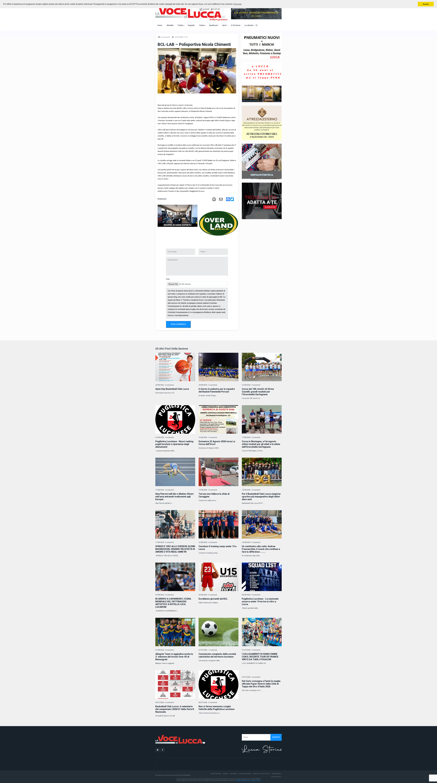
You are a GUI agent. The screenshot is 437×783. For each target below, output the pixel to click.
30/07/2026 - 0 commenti (164, 702)
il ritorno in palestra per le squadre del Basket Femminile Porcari (217, 390)
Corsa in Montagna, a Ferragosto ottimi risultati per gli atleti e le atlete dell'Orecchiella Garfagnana (261, 444)
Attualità (170, 25)
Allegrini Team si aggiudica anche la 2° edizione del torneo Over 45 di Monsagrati (174, 656)
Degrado (191, 25)
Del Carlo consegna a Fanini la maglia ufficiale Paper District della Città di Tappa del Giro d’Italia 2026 (261, 683)
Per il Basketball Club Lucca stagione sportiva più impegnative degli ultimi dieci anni (261, 496)
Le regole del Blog (245, 774)
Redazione (162, 199)
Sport (224, 25)
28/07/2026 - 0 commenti (208, 702)
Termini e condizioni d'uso (261, 774)
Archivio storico (256, 780)
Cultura (202, 25)
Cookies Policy (276, 777)
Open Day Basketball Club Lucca (172, 389)
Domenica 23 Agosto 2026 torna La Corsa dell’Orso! (217, 443)
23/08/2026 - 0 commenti (208, 385)
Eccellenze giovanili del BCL (213, 598)
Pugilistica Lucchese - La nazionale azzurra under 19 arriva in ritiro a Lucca (260, 601)
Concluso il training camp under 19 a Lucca (217, 548)
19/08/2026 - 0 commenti (208, 437)
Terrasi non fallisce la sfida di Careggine (214, 495)
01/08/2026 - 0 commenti (164, 650)
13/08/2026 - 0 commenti (251, 490)
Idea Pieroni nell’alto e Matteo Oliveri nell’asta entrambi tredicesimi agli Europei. (174, 496)
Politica (181, 25)
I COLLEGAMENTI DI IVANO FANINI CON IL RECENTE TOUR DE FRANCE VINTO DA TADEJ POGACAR (260, 656)
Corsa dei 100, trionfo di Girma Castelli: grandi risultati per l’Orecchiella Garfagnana (258, 391)
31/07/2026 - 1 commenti (208, 650)
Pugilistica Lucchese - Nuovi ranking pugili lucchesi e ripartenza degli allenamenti (174, 444)
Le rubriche (249, 25)
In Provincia (235, 25)
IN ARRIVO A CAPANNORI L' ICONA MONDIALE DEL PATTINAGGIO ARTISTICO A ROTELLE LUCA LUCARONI (173, 603)
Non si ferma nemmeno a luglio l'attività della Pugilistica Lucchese (216, 708)
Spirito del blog (216, 774)
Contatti (225, 774)
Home (159, 25)
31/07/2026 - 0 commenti (251, 650)
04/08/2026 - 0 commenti (208, 595)
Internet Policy (276, 774)
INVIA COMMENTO (178, 324)
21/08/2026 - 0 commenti (251, 385)
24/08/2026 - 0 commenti (164, 385)
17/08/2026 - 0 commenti (251, 437)
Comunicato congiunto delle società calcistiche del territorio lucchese (217, 655)
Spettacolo (213, 25)
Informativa (233, 774)
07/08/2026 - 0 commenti (164, 595)
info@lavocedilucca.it (243, 780)
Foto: (168, 279)
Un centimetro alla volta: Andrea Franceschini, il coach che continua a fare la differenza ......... (261, 549)
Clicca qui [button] (237, 4)
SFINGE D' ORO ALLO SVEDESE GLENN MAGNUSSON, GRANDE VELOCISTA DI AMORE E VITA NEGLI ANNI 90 (175, 549)
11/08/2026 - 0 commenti (164, 542)
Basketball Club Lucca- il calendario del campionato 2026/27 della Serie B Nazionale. (174, 709)
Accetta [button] (426, 4)
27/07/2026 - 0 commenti (251, 677)
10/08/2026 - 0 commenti (208, 542)
